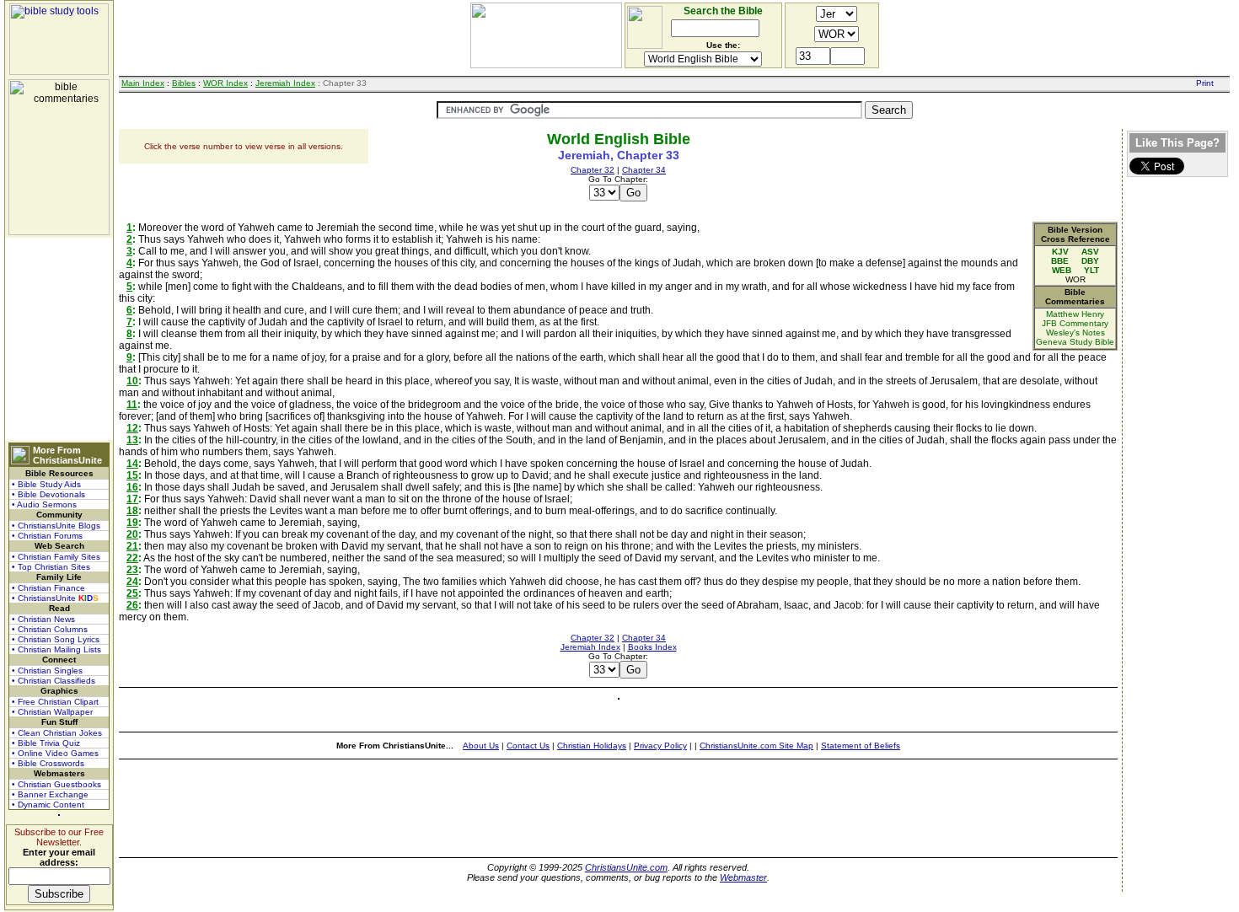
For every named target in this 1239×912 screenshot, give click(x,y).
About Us (481, 745)
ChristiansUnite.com (626, 867)
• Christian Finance (48, 588)
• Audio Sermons (44, 504)
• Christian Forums (47, 535)
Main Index (142, 83)
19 (132, 522)
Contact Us (528, 745)
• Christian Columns (50, 629)
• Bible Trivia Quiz (46, 743)
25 (132, 593)
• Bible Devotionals (48, 494)
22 (132, 558)
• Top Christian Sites (51, 566)
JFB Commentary (1075, 323)
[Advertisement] (59, 339)
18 (132, 511)
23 (132, 570)
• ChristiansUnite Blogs (56, 525)
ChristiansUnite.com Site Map (756, 745)
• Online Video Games (55, 753)
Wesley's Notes (1075, 332)
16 (132, 487)
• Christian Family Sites (56, 556)
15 (132, 475)
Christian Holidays (591, 745)
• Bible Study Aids (46, 484)
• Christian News (43, 619)
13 (132, 440)
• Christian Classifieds (53, 680)
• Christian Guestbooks (56, 784)
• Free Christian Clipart (55, 701)
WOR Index (225, 83)
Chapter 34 (644, 169)
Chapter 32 (592, 169)
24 (132, 581)
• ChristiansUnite (55, 598)
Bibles (184, 83)
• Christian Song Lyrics (55, 639)
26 (132, 605)
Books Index (652, 647)
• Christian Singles (47, 670)
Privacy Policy (660, 745)
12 (132, 428)
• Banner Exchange (50, 794)
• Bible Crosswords (48, 763)
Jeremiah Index (285, 83)
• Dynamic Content (48, 804)
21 (132, 546)
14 (132, 463)
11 (131, 404)
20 (132, 534)
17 (132, 499)
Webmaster (743, 877)
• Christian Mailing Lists (56, 649)
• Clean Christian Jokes (57, 733)
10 (132, 381)
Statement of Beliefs (860, 745)
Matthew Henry (1075, 314)
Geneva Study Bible (1075, 341)
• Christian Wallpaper (52, 711)
